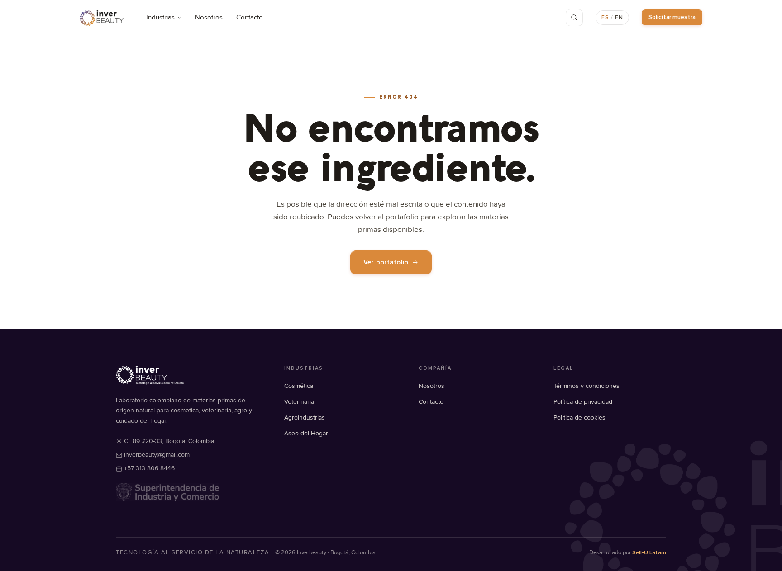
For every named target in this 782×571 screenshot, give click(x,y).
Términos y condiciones (586, 386)
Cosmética (298, 386)
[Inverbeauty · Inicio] (102, 17)
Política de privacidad (582, 402)
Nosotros (209, 17)
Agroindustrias (304, 417)
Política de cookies (579, 417)
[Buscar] (574, 17)
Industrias (160, 17)
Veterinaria (299, 402)
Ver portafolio (385, 262)
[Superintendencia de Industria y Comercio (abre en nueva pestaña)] (167, 492)
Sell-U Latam (649, 552)
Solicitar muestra (672, 17)
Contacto (249, 17)
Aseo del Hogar (306, 433)
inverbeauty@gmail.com (157, 454)
